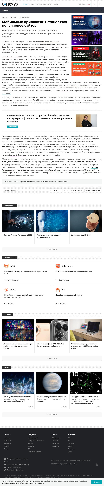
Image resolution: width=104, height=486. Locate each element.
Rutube (70, 446)
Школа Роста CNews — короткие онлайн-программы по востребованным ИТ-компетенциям (36, 182)
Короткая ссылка (94, 190)
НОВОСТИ (31, 4)
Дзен (70, 452)
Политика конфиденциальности (18, 464)
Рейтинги (7, 443)
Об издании (56, 438)
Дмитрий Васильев (17, 155)
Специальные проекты (36, 441)
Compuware (6, 50)
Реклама (55, 441)
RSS (8, 462)
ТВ (29, 449)
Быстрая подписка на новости (17, 459)
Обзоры (7, 446)
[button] (95, 4)
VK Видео (71, 443)
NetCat (56, 155)
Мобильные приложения (13, 56)
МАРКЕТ (56, 4)
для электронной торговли (76, 85)
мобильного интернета (49, 41)
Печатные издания (34, 452)
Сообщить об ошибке (14, 467)
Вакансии (55, 443)
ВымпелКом (89, 170)
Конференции (33, 438)
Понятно (97, 482)
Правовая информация (15, 470)
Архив (6, 449)
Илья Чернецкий (66, 90)
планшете (97, 159)
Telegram (71, 449)
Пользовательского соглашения (32, 483)
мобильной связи (54, 170)
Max (69, 438)
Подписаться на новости (73, 190)
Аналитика (38, 4)
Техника (31, 446)
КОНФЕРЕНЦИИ (47, 4)
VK (69, 441)
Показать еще (52, 249)
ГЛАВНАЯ (25, 4)
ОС (76, 172)
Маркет (30, 443)
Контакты (55, 446)
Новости (7, 438)
